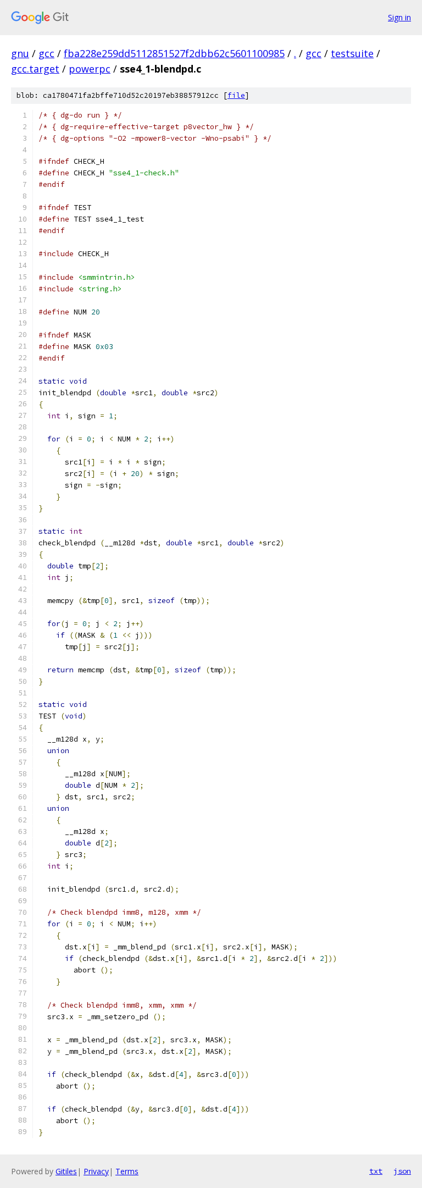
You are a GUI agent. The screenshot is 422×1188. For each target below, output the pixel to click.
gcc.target (35, 68)
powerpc (89, 68)
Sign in (399, 17)
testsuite (352, 53)
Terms (126, 1171)
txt (375, 1171)
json (402, 1171)
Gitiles (66, 1171)
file (236, 95)
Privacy (96, 1171)
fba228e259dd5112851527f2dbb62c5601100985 (174, 53)
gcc (46, 53)
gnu (20, 53)
